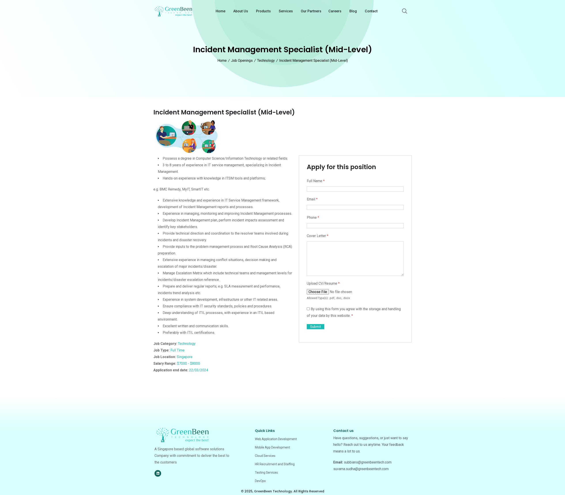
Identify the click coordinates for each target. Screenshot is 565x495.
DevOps (260, 481)
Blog (353, 11)
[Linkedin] (157, 473)
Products (263, 11)
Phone (313, 217)
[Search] (404, 11)
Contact (371, 11)
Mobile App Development (272, 447)
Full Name (316, 181)
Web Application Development (276, 439)
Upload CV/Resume (323, 283)
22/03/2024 (198, 370)
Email (312, 199)
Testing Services (266, 472)
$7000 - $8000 (188, 363)
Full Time (177, 350)
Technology (187, 344)
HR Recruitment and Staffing (275, 464)
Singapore (184, 357)
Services (286, 11)
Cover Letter (317, 236)
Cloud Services (265, 456)
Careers (334, 11)
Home (220, 11)
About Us (240, 11)
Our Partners (311, 11)
